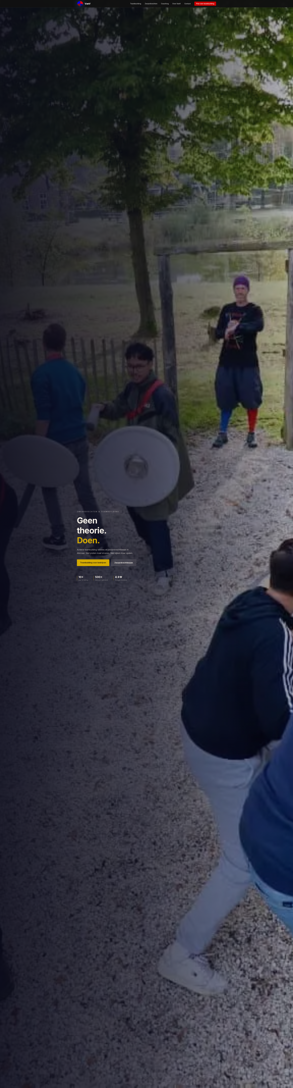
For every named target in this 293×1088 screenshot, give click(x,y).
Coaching (165, 4)
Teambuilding (135, 4)
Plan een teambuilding (205, 4)
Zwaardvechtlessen (123, 563)
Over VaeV (176, 4)
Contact (187, 4)
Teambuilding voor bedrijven (93, 562)
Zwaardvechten (151, 4)
